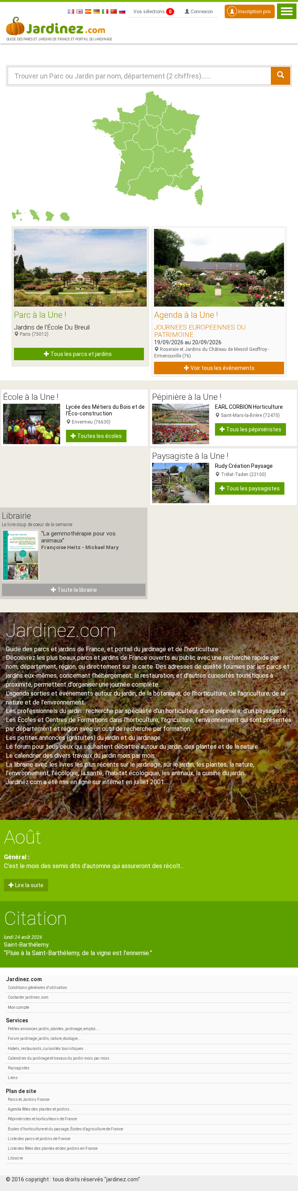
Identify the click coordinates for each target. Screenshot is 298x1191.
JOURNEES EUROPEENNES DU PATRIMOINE (200, 330)
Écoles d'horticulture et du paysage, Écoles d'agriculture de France (65, 1129)
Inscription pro (254, 11)
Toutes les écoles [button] (99, 436)
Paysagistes (18, 1068)
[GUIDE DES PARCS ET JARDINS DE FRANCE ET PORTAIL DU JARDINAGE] (58, 25)
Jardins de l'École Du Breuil (52, 327)
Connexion (201, 11)
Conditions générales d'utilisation (37, 987)
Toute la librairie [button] (76, 590)
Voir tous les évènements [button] (222, 368)
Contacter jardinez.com (28, 997)
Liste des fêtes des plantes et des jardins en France (52, 1148)
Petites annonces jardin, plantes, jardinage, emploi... (53, 1029)
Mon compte (18, 1007)
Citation (35, 918)
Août (23, 837)
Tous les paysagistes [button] (252, 488)
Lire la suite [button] (28, 885)
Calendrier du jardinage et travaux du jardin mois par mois (58, 1058)
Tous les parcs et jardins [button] (80, 354)
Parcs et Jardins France (28, 1099)
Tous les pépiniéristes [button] (253, 429)
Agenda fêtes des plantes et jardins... (40, 1109)
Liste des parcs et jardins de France (39, 1139)
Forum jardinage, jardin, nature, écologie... (44, 1038)
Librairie (15, 1158)
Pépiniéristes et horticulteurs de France (42, 1119)
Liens (13, 1078)
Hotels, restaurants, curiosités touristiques (45, 1048)
